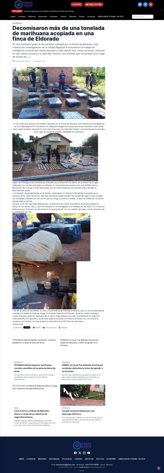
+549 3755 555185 (92, 465)
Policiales (54, 16)
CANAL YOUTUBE (94, 4)
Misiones (32, 16)
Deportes (72, 16)
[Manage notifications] (159, 468)
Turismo (63, 16)
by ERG (82, 471)
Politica (82, 16)
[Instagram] (150, 4)
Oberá (13, 16)
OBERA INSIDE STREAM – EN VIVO (110, 16)
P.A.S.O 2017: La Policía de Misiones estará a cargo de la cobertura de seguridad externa (31, 414)
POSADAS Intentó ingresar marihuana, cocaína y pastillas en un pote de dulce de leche (34, 368)
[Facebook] (140, 4)
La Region (22, 16)
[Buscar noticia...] (162, 10)
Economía (91, 16)
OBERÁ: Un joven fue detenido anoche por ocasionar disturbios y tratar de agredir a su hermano (82, 368)
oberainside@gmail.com (65, 465)
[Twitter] (145, 4)
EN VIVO (77, 4)
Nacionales (42, 16)
